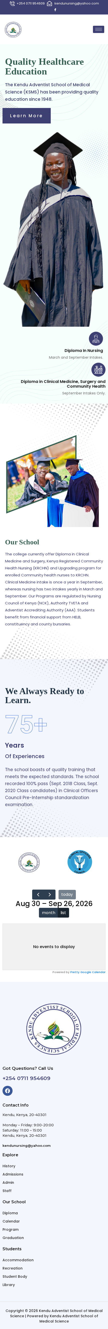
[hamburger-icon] (98, 29)
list (63, 913)
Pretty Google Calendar (87, 972)
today (67, 894)
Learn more (26, 116)
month (48, 913)
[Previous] (38, 894)
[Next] (50, 894)
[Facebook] (55, 9)
